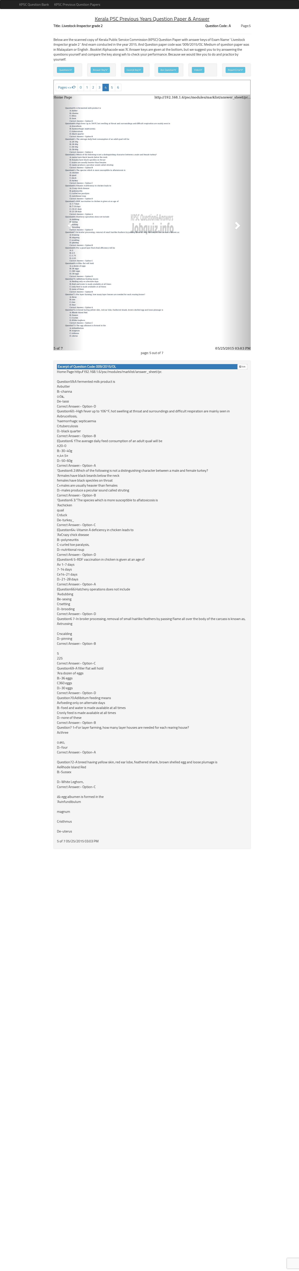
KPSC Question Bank (34, 4)
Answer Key (99, 70)
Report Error (234, 70)
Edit (243, 367)
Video (197, 70)
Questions (64, 70)
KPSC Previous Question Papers (77, 4)
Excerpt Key (133, 70)
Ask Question (167, 70)
